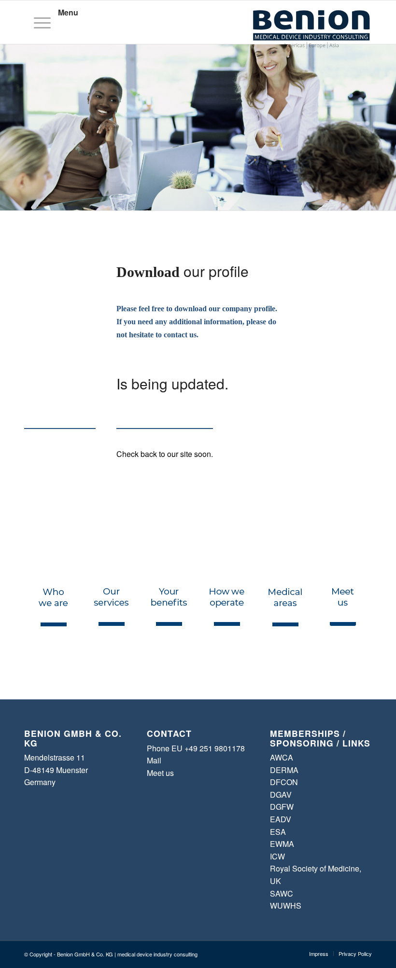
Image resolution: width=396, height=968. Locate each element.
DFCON (284, 782)
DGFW (282, 806)
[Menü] (39, 22)
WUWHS (285, 905)
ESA (278, 831)
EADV (280, 819)
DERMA (284, 769)
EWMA (282, 843)
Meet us (160, 772)
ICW (277, 856)
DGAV (281, 794)
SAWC (281, 893)
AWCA (281, 757)
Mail (154, 760)
